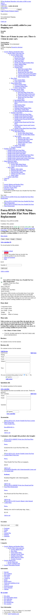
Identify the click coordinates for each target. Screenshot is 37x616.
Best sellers (7, 575)
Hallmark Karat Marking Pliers (22, 108)
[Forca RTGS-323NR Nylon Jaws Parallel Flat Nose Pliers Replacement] (18, 198)
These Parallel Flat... (9, 424)
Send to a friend (8, 251)
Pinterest (19, 239)
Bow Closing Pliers (19, 80)
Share (7, 239)
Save (7, 252)
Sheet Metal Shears (19, 131)
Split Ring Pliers (18, 66)
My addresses (8, 600)
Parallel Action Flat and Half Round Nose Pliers (21, 155)
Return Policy (8, 581)
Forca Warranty (8, 587)
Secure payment (8, 586)
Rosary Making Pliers (20, 64)
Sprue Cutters (21, 144)
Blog (5, 180)
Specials (6, 572)
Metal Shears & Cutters (17, 130)
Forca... (6, 444)
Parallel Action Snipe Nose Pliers (23, 117)
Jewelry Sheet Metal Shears (25, 133)
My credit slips (8, 599)
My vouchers (7, 604)
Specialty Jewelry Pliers (17, 89)
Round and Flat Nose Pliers (25, 72)
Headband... (7, 474)
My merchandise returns (10, 597)
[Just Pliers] (4, 7)
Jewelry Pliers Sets (13, 562)
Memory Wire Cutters (24, 137)
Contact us (3, 4)
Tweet (2, 239)
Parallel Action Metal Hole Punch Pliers (25, 128)
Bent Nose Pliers (19, 61)
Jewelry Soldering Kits (14, 563)
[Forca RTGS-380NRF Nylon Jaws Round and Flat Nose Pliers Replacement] (20, 487)
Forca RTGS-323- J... (9, 427)
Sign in (3, 3)
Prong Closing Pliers (20, 87)
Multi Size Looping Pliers (25, 69)
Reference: (4, 221)
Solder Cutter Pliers (19, 145)
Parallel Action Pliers (16, 112)
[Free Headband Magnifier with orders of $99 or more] (16, 1)
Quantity (3, 265)
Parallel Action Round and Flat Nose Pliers (19, 156)
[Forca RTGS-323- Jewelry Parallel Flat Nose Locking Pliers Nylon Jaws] (20, 422)
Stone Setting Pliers (16, 83)
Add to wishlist (5, 271)
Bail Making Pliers (19, 100)
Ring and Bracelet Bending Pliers (23, 111)
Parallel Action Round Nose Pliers (23, 116)
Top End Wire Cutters (24, 141)
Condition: (4, 224)
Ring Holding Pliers (19, 105)
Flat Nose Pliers (18, 56)
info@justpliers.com (13, 614)
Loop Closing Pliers (19, 81)
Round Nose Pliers (19, 58)
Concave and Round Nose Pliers (27, 75)
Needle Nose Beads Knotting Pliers (24, 62)
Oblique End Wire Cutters (25, 142)
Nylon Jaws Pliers (19, 91)
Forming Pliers (18, 67)
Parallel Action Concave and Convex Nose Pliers (21, 158)
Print (5, 259)
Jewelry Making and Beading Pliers (13, 51)
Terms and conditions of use (11, 583)
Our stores (7, 576)
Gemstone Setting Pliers (20, 86)
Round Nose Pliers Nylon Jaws (26, 94)
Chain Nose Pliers (19, 59)
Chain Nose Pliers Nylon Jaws (26, 95)
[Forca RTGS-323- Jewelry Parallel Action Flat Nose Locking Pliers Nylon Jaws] (20, 455)
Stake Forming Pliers (23, 76)
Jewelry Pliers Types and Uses (16, 53)
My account (4, 592)
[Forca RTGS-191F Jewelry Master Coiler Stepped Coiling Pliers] (20, 502)
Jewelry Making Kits (9, 560)
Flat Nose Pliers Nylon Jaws (25, 92)
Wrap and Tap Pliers (23, 70)
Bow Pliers (14, 78)
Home (5, 580)
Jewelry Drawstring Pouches (12, 565)
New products (8, 573)
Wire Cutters (17, 136)
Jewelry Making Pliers (17, 55)
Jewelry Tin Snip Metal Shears (26, 134)
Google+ (13, 239)
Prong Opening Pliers (20, 84)
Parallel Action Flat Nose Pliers (22, 114)
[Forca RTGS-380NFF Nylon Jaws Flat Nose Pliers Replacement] (20, 441)
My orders (7, 596)
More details (4, 236)
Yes (26, 375)
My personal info (8, 602)
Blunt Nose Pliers (19, 106)
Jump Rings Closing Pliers (21, 109)
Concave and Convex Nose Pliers (27, 73)
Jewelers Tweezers (16, 147)
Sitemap (6, 589)
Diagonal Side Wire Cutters (25, 139)
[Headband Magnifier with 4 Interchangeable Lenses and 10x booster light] (20, 471)
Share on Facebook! (9, 257)
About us (6, 178)
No (31, 375)
